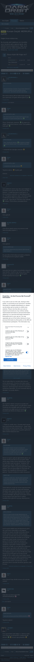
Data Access (17, 366)
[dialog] (17, 331)
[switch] (27, 331)
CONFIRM (10, 359)
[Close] (30, 296)
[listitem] (17, 327)
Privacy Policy (27, 366)
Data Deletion (7, 366)
